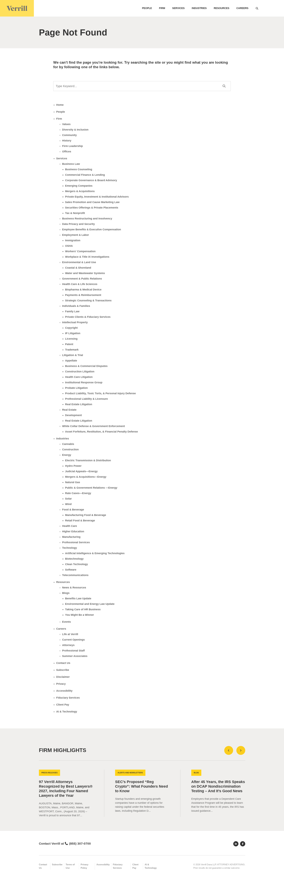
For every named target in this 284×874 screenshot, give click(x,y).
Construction (70, 449)
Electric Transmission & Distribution (88, 460)
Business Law (71, 163)
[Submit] (224, 86)
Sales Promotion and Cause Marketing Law (92, 202)
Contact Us (63, 663)
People (147, 8)
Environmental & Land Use (79, 262)
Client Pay (62, 704)
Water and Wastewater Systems (85, 273)
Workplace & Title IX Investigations (87, 256)
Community (69, 135)
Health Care (69, 525)
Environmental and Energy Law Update (89, 603)
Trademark (72, 349)
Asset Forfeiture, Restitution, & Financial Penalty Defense (101, 431)
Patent (69, 344)
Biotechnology (74, 558)
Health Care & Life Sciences (79, 284)
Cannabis (68, 444)
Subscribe (62, 669)
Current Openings (73, 639)
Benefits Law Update (78, 598)
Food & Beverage (73, 509)
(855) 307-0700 (80, 843)
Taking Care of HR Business (83, 609)
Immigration (72, 240)
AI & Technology (66, 711)
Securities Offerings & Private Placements (91, 207)
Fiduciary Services (68, 697)
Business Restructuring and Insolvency (87, 218)
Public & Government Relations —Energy (91, 487)
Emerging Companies (78, 185)
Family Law (72, 311)
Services (178, 8)
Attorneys (68, 645)
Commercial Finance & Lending (85, 174)
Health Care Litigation (79, 376)
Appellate (71, 360)
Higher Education (73, 531)
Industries (199, 8)
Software (70, 569)
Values (66, 124)
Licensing (71, 338)
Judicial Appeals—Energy (81, 471)
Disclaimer (63, 676)
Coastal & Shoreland (78, 267)
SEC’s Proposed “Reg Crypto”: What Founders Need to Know (141, 786)
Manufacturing (71, 536)
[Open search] (257, 8)
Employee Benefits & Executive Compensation (91, 229)
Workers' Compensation (80, 251)
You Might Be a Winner (79, 614)
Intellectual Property (75, 322)
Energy (66, 454)
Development (73, 415)
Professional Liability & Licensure (86, 398)
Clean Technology (76, 564)
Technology (69, 547)
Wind (68, 504)
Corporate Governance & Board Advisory (91, 180)
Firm (162, 8)
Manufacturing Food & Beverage (85, 515)
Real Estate (69, 409)
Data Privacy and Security (78, 224)
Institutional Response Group (83, 382)
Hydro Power (73, 465)
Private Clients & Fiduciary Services (87, 316)
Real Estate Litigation (78, 404)
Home (60, 104)
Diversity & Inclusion (75, 129)
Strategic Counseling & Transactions (88, 300)
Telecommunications (75, 575)
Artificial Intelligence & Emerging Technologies (95, 553)
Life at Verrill (70, 634)
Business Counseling (78, 169)
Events (66, 621)
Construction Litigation (79, 371)
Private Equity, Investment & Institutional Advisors (97, 196)
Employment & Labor (75, 234)
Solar (68, 498)
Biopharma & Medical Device (83, 289)
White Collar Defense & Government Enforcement (93, 426)
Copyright (71, 327)
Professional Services (76, 542)
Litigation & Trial (72, 355)
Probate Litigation (76, 387)
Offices (66, 151)
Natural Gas (72, 482)
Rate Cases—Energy (78, 493)
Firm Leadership (72, 146)
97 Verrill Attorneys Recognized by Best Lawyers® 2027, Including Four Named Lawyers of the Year (65, 789)
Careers (242, 8)
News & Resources (74, 587)
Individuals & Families (76, 305)
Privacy (61, 683)
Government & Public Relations (82, 278)
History (66, 140)
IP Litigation (72, 333)
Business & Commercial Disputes (86, 366)
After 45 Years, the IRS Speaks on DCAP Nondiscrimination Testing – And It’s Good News (218, 786)
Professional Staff (73, 650)
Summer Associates (74, 656)
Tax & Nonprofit (75, 213)
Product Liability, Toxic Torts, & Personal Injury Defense (100, 393)
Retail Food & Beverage (80, 520)
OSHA (69, 245)
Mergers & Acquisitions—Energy (85, 476)
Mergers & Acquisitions (80, 191)
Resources (221, 8)
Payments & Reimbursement (83, 295)
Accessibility (64, 690)
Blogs (66, 593)
